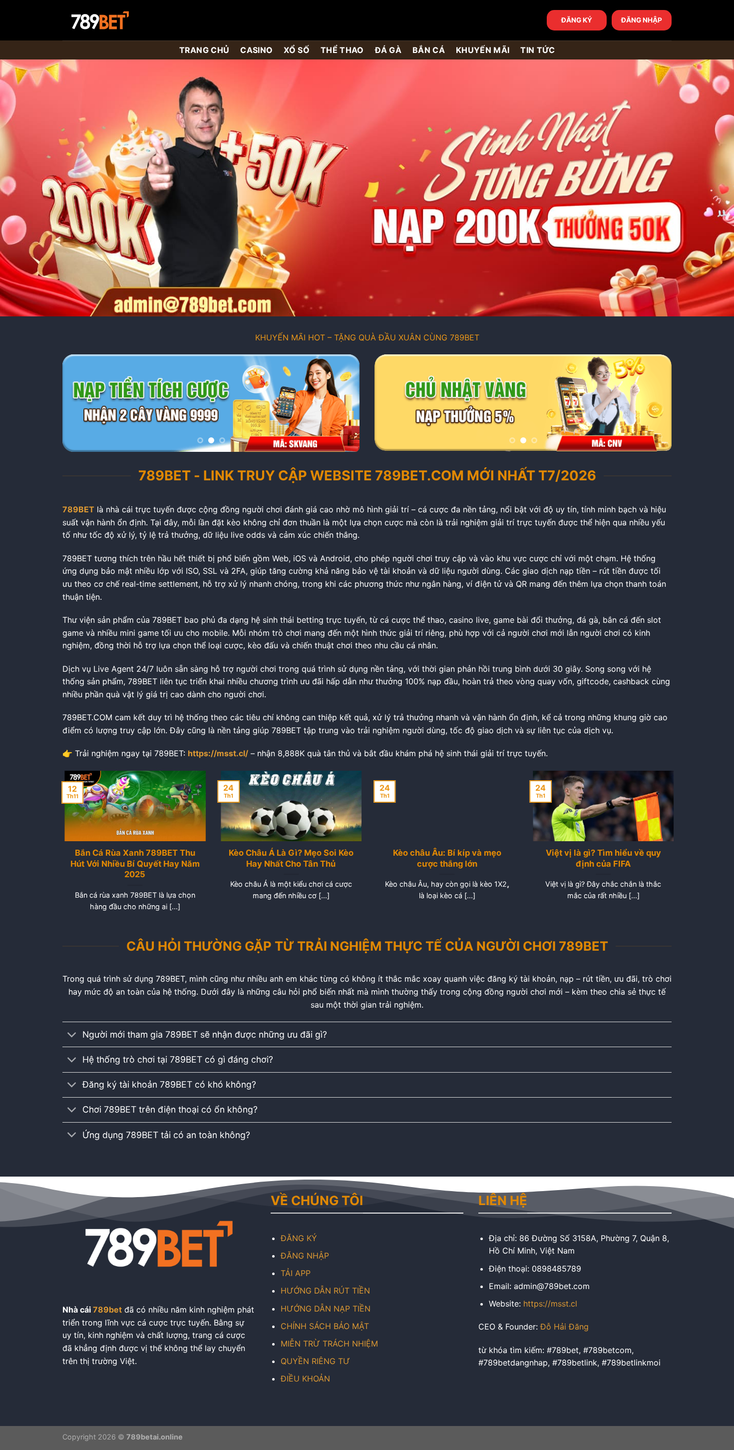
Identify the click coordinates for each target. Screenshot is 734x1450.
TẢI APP (296, 1273)
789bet (107, 1310)
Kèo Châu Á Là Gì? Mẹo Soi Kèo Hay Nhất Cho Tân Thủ (289, 858)
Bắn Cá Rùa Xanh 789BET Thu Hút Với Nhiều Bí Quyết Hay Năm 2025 (133, 863)
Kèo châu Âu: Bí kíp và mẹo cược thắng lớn (445, 858)
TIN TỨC (537, 50)
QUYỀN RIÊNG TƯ (315, 1361)
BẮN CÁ (428, 50)
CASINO (256, 50)
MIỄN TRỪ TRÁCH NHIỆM (329, 1344)
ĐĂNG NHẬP (641, 20)
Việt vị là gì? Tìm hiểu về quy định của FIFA (601, 858)
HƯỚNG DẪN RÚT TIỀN (325, 1291)
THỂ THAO (342, 50)
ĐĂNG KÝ (576, 20)
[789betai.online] (118, 20)
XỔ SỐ (297, 50)
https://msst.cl (550, 1304)
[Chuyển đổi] (72, 1035)
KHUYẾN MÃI (482, 50)
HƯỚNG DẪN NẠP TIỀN (325, 1309)
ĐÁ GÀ (388, 50)
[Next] (341, 403)
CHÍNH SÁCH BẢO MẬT (325, 1326)
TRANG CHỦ (204, 50)
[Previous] (81, 403)
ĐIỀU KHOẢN (305, 1379)
